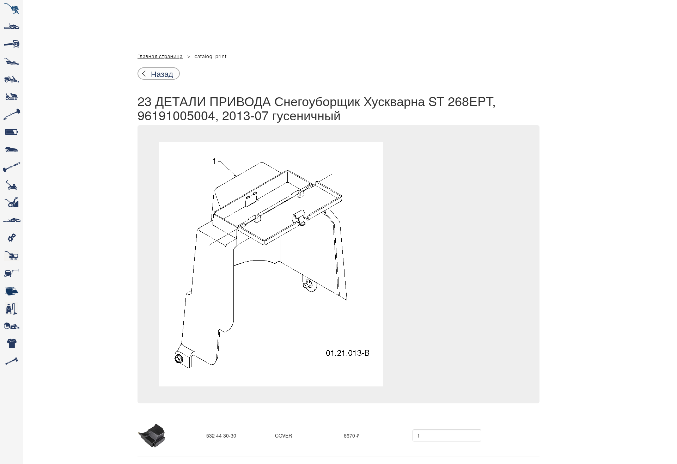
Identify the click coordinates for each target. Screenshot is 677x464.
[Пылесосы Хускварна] (11, 308)
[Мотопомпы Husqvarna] (11, 291)
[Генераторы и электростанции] (11, 255)
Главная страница (160, 56)
